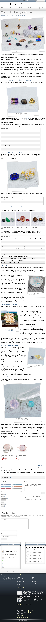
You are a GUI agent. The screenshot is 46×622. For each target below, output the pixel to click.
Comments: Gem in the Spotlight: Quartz (34, 499)
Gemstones (10, 477)
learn (4, 8)
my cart (33, 0)
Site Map (34, 583)
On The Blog (21, 587)
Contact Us (20, 584)
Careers (34, 581)
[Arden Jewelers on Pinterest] (22, 617)
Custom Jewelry (21, 581)
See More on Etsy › (40, 465)
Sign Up (43, 492)
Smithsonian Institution (10, 330)
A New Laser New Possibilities (26, 590)
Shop (19, 580)
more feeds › (42, 504)
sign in (30, 0)
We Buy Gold (20, 583)
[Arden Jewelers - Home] (23, 4)
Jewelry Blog (34, 577)
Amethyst (28, 118)
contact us (40, 8)
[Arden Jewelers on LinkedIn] (26, 617)
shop (12, 8)
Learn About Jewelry (22, 578)
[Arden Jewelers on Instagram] (18, 617)
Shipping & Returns (36, 580)
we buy (31, 8)
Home (19, 577)
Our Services (35, 578)
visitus (31, 611)
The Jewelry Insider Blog (31, 501)
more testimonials (7, 584)
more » (11, 579)
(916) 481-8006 (25, 0)
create (21, 8)
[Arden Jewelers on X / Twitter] (24, 617)
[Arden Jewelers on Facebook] (20, 617)
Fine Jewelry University (7, 547)
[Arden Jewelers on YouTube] (28, 617)
